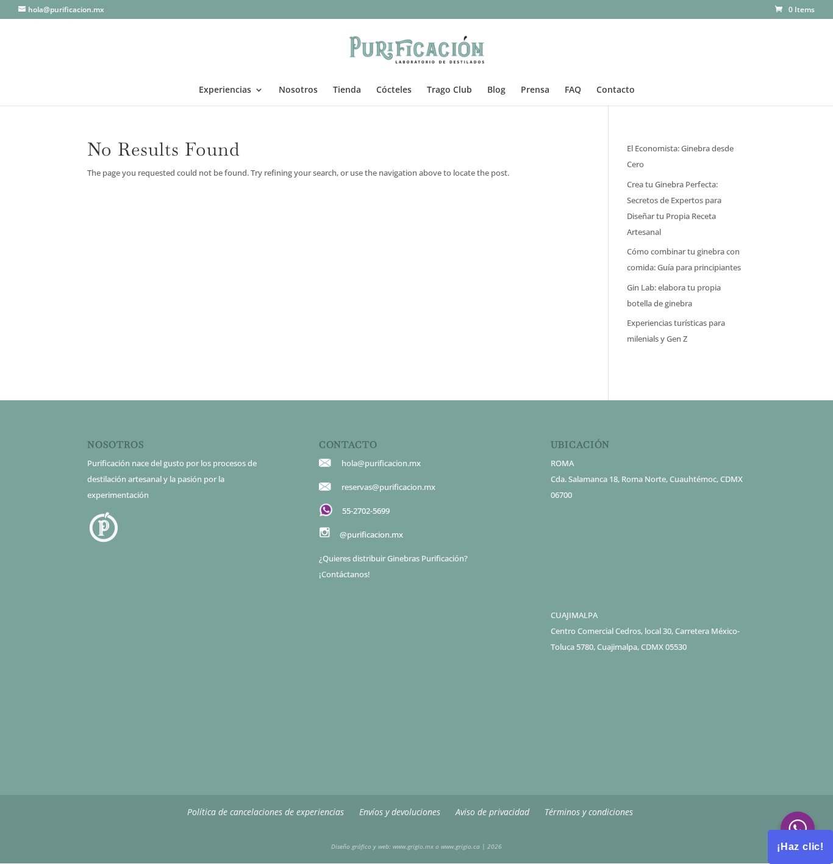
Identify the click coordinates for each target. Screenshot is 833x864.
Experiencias (225, 90)
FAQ (573, 90)
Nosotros (298, 90)
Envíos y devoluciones (399, 812)
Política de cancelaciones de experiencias (265, 812)
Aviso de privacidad (492, 812)
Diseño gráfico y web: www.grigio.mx (382, 846)
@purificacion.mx (371, 534)
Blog (496, 90)
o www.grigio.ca (457, 846)
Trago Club (449, 90)
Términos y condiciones (589, 812)
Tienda (347, 90)
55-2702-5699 (366, 510)
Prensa (535, 90)
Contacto (615, 90)
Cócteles (394, 90)
